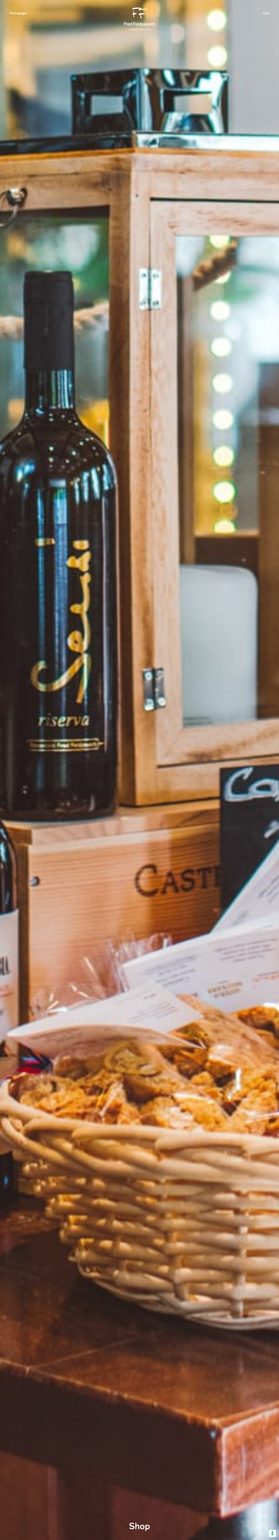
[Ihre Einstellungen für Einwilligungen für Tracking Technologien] (272, 1533)
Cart (266, 13)
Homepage (17, 13)
